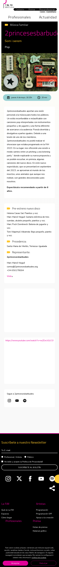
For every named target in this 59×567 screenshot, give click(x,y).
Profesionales (13, 521)
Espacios (5, 513)
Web (10, 276)
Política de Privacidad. (32, 461)
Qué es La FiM (7, 510)
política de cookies (39, 558)
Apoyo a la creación (45, 517)
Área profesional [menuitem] (48, 9)
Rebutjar (44, 563)
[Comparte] (52, 488)
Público (30, 457)
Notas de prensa (40, 527)
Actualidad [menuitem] (48, 17)
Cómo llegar (6, 517)
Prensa (37, 521)
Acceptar (15, 563)
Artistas (40, 503)
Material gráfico (40, 531)
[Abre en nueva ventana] (9, 401)
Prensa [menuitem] (32, 9)
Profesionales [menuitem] (19, 17)
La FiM (5, 503)
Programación (42, 510)
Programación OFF (44, 513)
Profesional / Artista (13, 457)
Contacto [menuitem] (20, 9)
